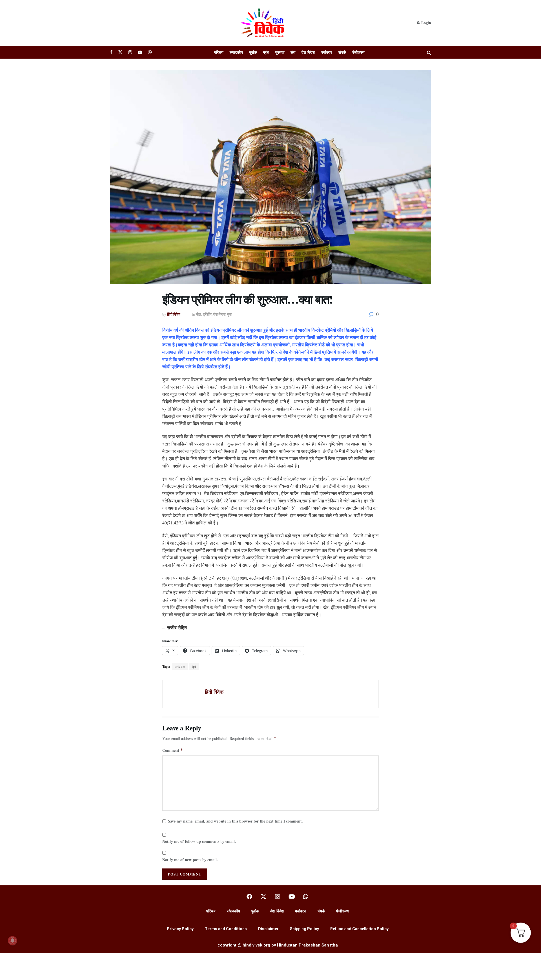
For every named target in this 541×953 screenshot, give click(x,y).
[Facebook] (249, 896)
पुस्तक (279, 52)
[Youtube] (291, 896)
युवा (229, 314)
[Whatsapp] (305, 896)
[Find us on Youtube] (140, 52)
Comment (172, 750)
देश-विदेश (308, 52)
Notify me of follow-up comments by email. (199, 841)
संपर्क (342, 52)
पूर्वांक (253, 52)
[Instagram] (277, 896)
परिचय (218, 52)
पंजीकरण (358, 52)
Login (425, 23)
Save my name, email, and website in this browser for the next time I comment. (235, 821)
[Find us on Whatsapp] (150, 52)
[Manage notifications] (12, 940)
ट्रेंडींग (207, 314)
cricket (180, 666)
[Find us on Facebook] (111, 52)
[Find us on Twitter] (120, 52)
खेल (198, 314)
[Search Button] (429, 52)
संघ (293, 52)
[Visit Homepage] (263, 22)
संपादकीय (236, 52)
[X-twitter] (263, 896)
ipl (194, 666)
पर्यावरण (326, 52)
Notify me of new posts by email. (190, 860)
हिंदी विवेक (173, 314)
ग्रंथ (266, 52)
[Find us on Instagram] (130, 52)
